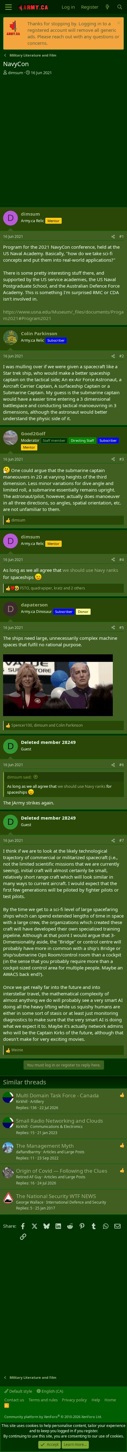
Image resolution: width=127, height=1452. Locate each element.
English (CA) (52, 1391)
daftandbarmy (28, 1151)
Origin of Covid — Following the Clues (61, 1170)
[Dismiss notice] (118, 23)
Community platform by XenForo (53, 1416)
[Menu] (8, 7)
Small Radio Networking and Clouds (59, 1120)
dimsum (15, 72)
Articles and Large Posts (63, 1151)
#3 (121, 459)
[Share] (113, 236)
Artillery (37, 1101)
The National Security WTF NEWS (56, 1196)
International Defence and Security (76, 1202)
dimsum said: (19, 777)
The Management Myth (45, 1145)
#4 (121, 559)
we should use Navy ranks (90, 570)
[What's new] (107, 7)
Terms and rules (43, 1400)
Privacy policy (74, 1400)
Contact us (14, 1400)
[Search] (120, 7)
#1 (121, 236)
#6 (121, 764)
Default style (20, 1391)
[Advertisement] (63, 142)
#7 (121, 840)
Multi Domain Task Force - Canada (57, 1095)
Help (96, 1400)
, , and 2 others (52, 588)
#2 (121, 356)
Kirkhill (21, 1101)
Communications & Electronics (56, 1126)
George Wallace (29, 1202)
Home (110, 1400)
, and (47, 725)
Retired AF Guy (28, 1177)
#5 (121, 627)
